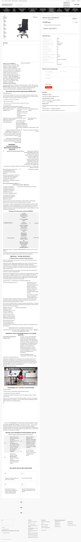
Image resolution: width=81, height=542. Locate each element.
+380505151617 (66, 4)
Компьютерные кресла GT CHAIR (22, 10)
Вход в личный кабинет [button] (45, 521)
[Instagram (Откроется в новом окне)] (28, 0)
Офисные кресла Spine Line (75, 10)
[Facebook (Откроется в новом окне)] (31, 0)
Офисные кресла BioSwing (51, 10)
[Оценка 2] (55, 84)
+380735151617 (66, 5)
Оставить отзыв (50, 19)
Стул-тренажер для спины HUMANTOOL (32, 10)
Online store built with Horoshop (6, 539)
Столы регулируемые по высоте (6, 10)
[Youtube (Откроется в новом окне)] (32, 0)
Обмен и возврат (44, 526)
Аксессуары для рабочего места (43, 10)
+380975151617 (66, 2)
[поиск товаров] (57, 5)
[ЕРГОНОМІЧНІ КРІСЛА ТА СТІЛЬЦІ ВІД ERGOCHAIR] (8, 522)
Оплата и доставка (44, 524)
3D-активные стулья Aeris (59, 10)
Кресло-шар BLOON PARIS (67, 10)
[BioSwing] (35, 17)
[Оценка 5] (60, 84)
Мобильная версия (6, 532)
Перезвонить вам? (58, 526)
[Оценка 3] (57, 84)
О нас (42, 523)
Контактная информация (45, 527)
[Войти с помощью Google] (68, 71)
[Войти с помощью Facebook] (67, 71)
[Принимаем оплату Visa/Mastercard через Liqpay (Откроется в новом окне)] (10, 530)
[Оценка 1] (53, 84)
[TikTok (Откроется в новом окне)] (30, 0)
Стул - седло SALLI (14, 10)
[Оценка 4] (58, 84)
